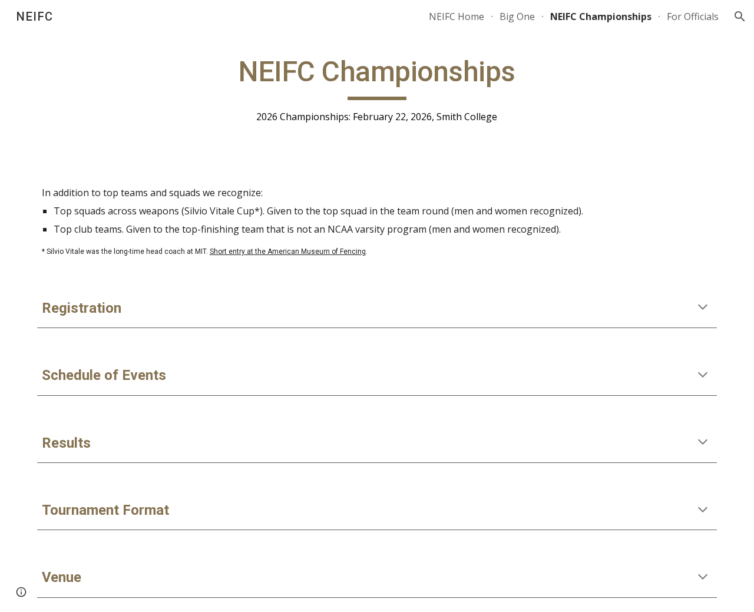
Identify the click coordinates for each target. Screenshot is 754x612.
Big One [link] (517, 16)
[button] (740, 16)
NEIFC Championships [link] (601, 16)
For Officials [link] (693, 16)
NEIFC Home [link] (456, 16)
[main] (377, 89)
